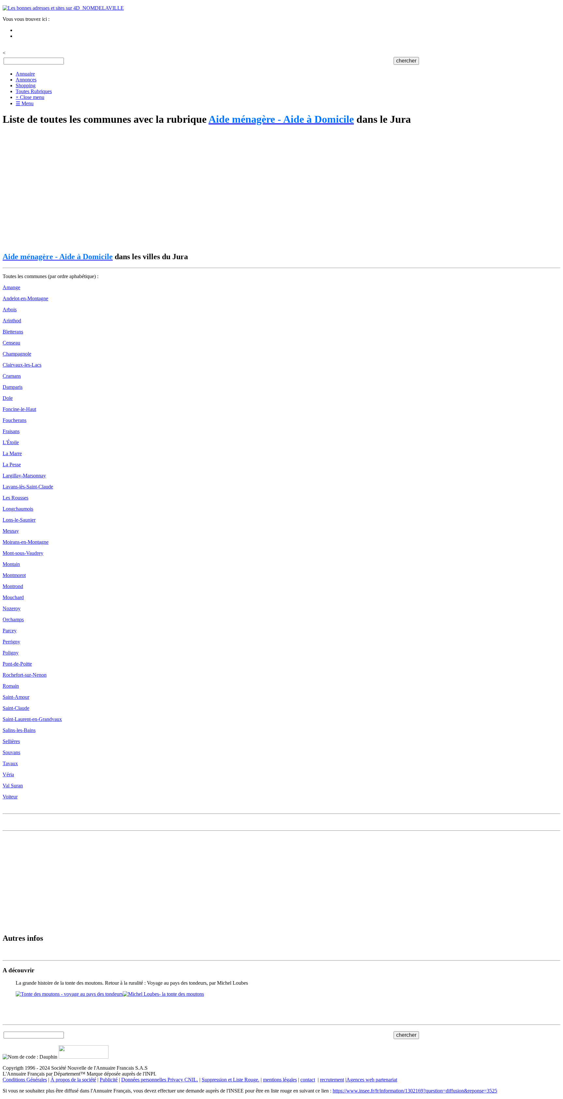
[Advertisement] (198, 189)
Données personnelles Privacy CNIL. (159, 1079)
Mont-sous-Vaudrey (23, 553)
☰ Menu (25, 103)
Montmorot (14, 575)
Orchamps (13, 619)
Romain (11, 686)
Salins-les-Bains (19, 730)
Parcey (10, 630)
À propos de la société (73, 1079)
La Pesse (12, 464)
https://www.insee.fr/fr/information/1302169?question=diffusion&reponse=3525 (415, 1090)
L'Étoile (11, 442)
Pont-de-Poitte (17, 664)
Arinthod (12, 320)
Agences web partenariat (371, 1079)
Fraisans (11, 431)
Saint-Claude (16, 708)
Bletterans (13, 331)
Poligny (11, 652)
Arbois (10, 309)
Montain (11, 564)
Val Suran (13, 785)
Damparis (12, 387)
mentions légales (280, 1079)
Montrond (13, 586)
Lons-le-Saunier (19, 520)
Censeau (11, 342)
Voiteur (10, 796)
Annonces (26, 79)
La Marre (12, 453)
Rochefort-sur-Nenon (25, 675)
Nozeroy (12, 608)
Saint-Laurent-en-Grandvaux (32, 719)
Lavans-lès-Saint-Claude (28, 486)
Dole (8, 398)
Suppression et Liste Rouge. (230, 1079)
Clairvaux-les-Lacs (22, 365)
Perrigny (11, 641)
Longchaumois (18, 509)
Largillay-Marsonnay (24, 475)
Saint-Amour (16, 697)
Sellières (11, 741)
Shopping (26, 85)
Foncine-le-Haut (19, 409)
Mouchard (13, 597)
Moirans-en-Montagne (26, 542)
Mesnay (11, 531)
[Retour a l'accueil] (63, 8)
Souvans (11, 752)
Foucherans (14, 420)
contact (307, 1079)
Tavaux (10, 763)
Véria (8, 774)
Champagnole (17, 354)
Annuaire (25, 74)
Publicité (109, 1079)
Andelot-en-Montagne (25, 298)
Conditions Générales (25, 1079)
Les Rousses (15, 497)
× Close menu (30, 97)
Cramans (12, 376)
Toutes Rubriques (34, 91)
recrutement (332, 1079)
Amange (11, 287)
